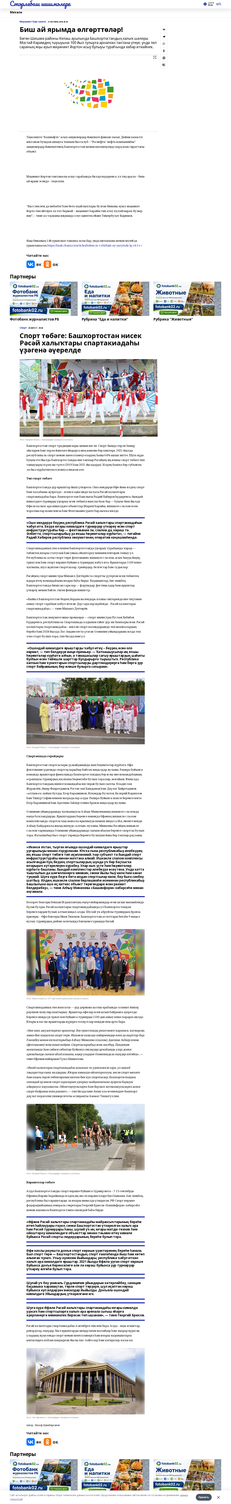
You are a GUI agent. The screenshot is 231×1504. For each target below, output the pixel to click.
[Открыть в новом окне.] (34, 264)
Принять (204, 1497)
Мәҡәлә (16, 12)
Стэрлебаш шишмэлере (40, 3)
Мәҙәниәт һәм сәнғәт (33, 21)
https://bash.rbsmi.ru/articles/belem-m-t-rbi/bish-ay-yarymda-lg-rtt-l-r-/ (94, 245)
